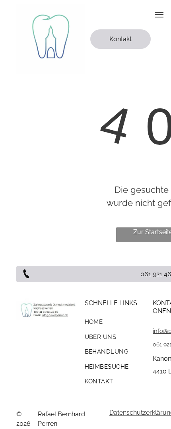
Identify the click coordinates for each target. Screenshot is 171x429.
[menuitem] (116, 325)
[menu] (159, 15)
